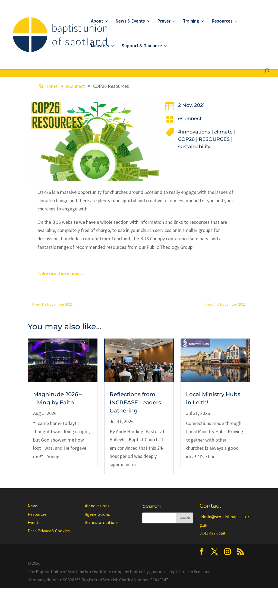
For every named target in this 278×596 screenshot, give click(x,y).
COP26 (186, 139)
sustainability (194, 147)
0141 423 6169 (212, 533)
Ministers (100, 46)
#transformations (102, 522)
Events (34, 522)
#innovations (194, 132)
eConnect (190, 119)
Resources (222, 21)
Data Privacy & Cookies (49, 530)
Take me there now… (60, 273)
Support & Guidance (142, 46)
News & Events (130, 21)
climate (223, 132)
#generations (97, 514)
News (33, 505)
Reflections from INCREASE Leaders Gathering (135, 402)
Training (191, 21)
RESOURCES (214, 139)
